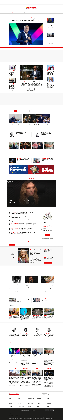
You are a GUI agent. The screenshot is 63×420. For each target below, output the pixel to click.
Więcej (52, 12)
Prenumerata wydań (18, 413)
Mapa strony (38, 413)
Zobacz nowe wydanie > (48, 262)
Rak (37, 400)
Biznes (48, 398)
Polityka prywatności (28, 413)
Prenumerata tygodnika (46, 12)
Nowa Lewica (10, 406)
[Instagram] (53, 394)
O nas (53, 413)
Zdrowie (39, 398)
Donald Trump (20, 400)
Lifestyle (29, 400)
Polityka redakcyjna (33, 413)
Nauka (23, 12)
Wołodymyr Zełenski (21, 406)
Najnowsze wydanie (11, 12)
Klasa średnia (29, 406)
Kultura (26, 12)
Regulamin (23, 413)
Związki (38, 406)
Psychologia (31, 12)
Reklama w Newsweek (44, 413)
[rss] (48, 394)
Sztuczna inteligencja (50, 401)
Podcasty (35, 12)
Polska (17, 12)
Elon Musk (19, 401)
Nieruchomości (49, 403)
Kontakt (51, 413)
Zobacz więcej (32, 339)
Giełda (48, 406)
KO (9, 400)
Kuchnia (39, 12)
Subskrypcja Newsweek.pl (12, 413)
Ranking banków (49, 400)
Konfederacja (10, 403)
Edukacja (29, 401)
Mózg (38, 401)
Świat (20, 12)
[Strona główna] (31, 8)
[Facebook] (50, 394)
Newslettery (44, 394)
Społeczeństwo (31, 398)
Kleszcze (38, 403)
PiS (9, 401)
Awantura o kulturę (30, 403)
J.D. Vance (19, 403)
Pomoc (48, 413)
